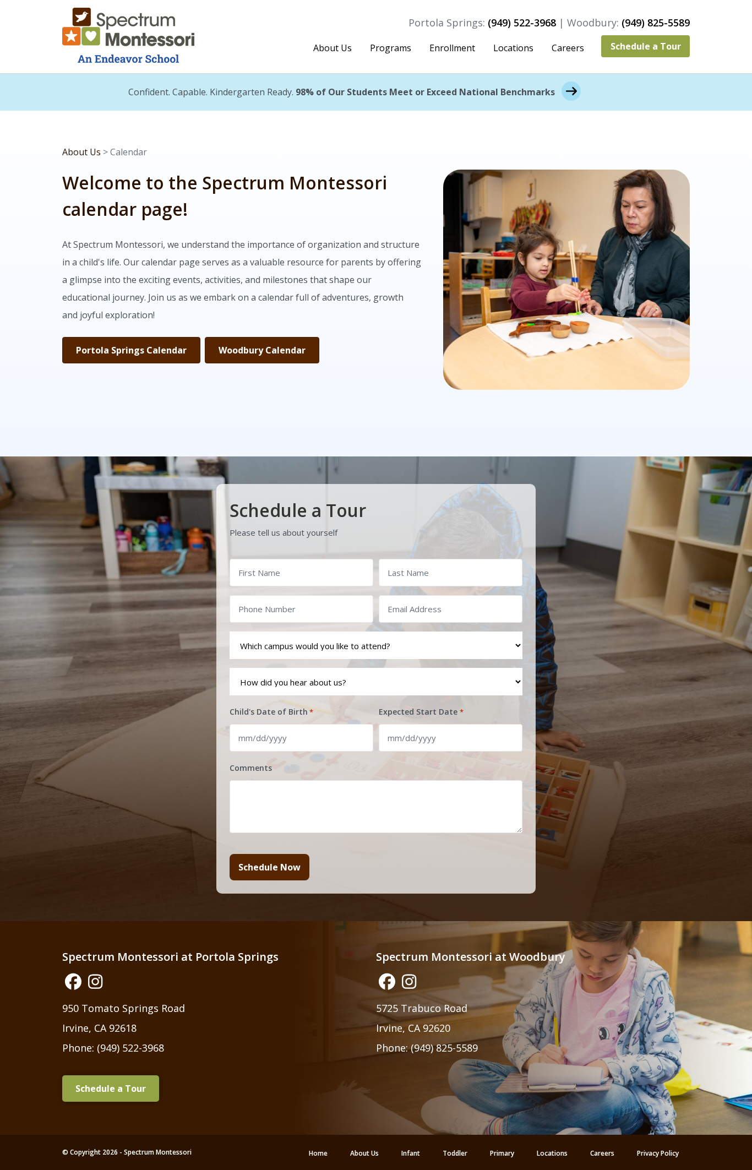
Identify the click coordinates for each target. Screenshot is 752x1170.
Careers (568, 48)
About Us (332, 48)
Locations (513, 48)
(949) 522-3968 (522, 22)
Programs (390, 48)
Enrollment (452, 48)
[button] (73, 982)
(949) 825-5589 (656, 22)
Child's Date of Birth (271, 711)
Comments (251, 768)
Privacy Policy (658, 1153)
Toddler (455, 1153)
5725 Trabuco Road (421, 1008)
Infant (410, 1153)
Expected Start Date (421, 711)
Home (318, 1153)
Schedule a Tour (646, 46)
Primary (502, 1153)
